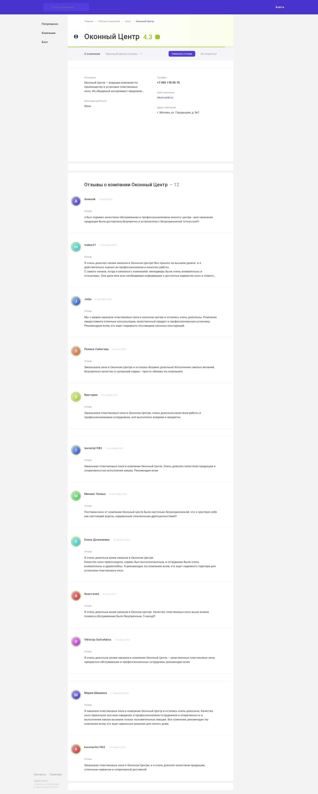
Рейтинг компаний (109, 21)
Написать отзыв (182, 53)
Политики (56, 774)
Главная (88, 21)
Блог (45, 42)
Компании (48, 33)
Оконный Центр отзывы (124, 54)
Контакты (40, 774)
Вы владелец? (209, 53)
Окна (128, 21)
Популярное (50, 24)
